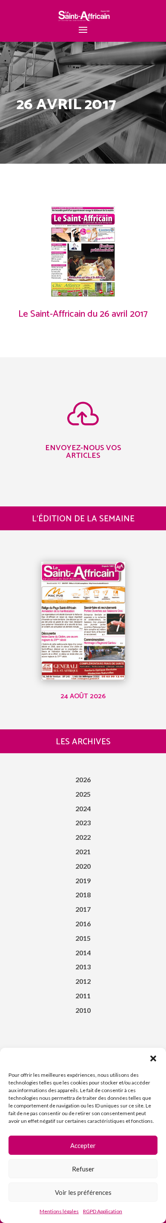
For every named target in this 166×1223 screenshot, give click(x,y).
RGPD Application (102, 1211)
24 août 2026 (83, 696)
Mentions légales (59, 1211)
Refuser (83, 1169)
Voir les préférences (83, 1192)
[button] (153, 1058)
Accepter (83, 1145)
